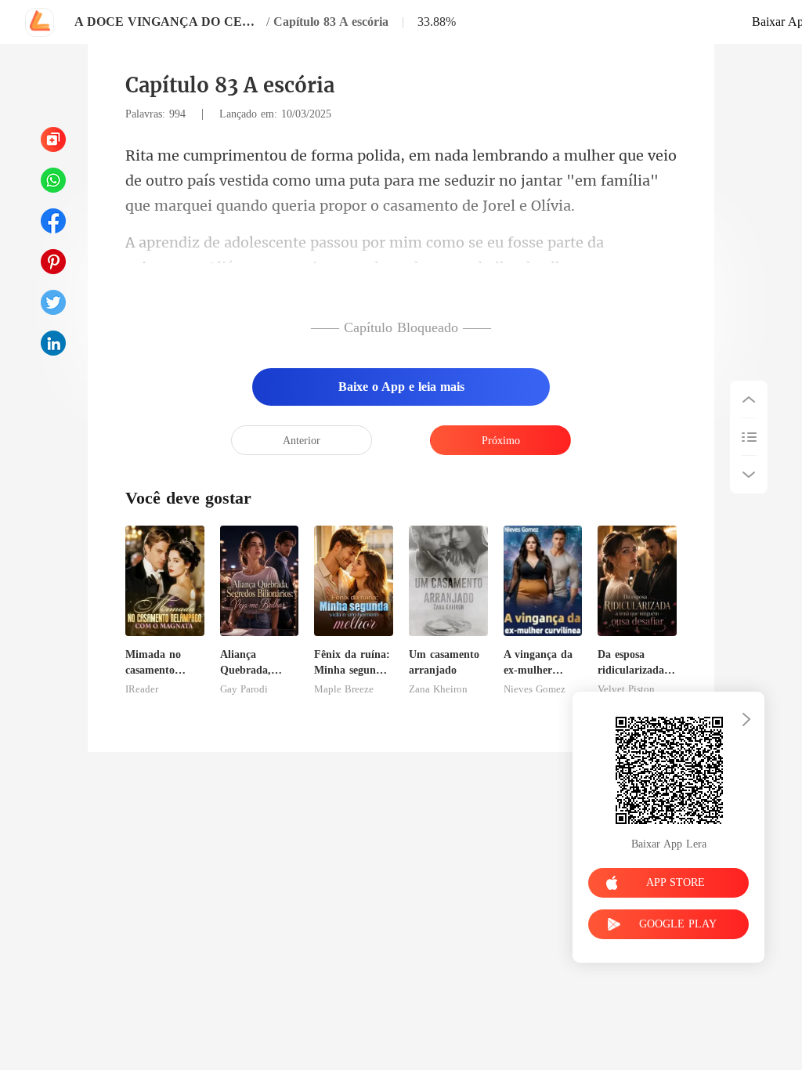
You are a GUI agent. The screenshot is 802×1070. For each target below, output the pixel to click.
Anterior (301, 440)
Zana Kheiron (438, 689)
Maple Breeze (344, 689)
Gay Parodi (244, 689)
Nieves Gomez (534, 689)
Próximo (501, 440)
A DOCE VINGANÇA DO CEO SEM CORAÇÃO (168, 21)
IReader (141, 689)
